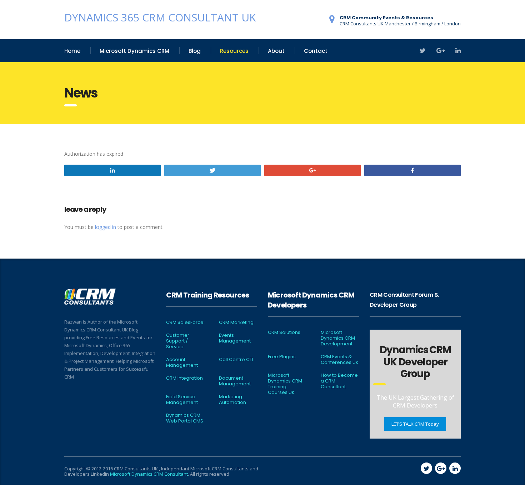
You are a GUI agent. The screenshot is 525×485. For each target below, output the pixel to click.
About (276, 51)
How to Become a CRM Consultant (339, 381)
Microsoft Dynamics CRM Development (338, 338)
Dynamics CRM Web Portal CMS (184, 418)
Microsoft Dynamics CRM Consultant (149, 474)
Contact (316, 51)
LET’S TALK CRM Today (415, 424)
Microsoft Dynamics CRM (134, 51)
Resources (234, 51)
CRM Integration (184, 378)
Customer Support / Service (177, 341)
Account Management (182, 362)
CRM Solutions (284, 332)
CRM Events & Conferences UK (340, 359)
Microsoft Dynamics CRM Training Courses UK (285, 383)
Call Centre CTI (236, 359)
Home (72, 51)
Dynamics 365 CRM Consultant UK (160, 17)
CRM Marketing (236, 322)
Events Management (235, 338)
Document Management (235, 381)
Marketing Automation (232, 399)
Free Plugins (282, 357)
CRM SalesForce (185, 322)
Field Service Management (182, 399)
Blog (195, 51)
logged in (105, 227)
